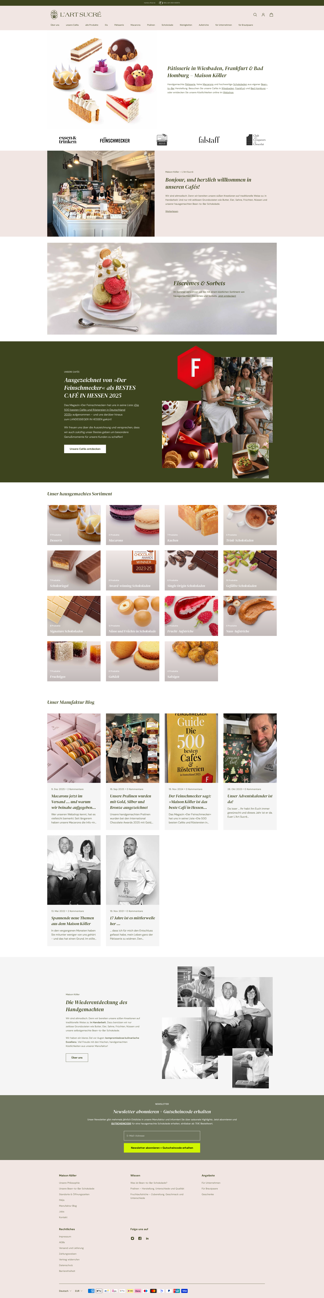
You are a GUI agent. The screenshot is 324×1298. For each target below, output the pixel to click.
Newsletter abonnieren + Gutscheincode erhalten (162, 1148)
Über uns (77, 1057)
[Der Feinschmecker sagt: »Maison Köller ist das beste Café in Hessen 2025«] (191, 771)
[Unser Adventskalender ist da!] (250, 771)
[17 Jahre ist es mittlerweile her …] (132, 890)
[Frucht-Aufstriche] (191, 616)
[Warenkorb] (271, 14)
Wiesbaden (228, 88)
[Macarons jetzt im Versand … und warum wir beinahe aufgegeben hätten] (74, 771)
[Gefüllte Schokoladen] (250, 570)
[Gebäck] (132, 661)
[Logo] (76, 14)
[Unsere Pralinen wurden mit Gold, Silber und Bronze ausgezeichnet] (132, 771)
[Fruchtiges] (74, 661)
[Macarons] (132, 525)
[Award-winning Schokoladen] (132, 570)
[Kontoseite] (263, 14)
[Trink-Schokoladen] (250, 525)
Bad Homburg (258, 88)
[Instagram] (132, 1238)
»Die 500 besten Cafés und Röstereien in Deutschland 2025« (101, 409)
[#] (162, 289)
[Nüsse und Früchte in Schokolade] (132, 616)
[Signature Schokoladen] (74, 616)
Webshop (228, 92)
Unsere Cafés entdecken (85, 449)
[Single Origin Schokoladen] (191, 570)
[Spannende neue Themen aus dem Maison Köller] (74, 890)
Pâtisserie (190, 84)
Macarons (208, 84)
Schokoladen (240, 84)
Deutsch (63, 1290)
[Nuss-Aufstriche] (250, 616)
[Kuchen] (191, 525)
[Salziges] (191, 661)
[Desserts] (74, 525)
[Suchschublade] (255, 14)
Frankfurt (240, 88)
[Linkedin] (147, 1238)
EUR (77, 1290)
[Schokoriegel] (74, 570)
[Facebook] (140, 1238)
